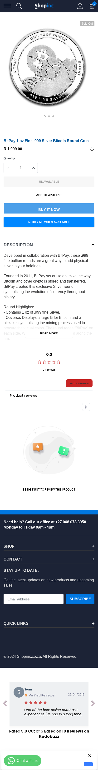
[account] (80, 6)
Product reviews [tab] (23, 395)
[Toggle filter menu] (86, 407)
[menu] (7, 6)
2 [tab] (49, 116)
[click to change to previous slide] (5, 704)
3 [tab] (53, 116)
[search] (19, 6)
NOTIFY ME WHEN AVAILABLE (49, 222)
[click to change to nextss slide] (93, 704)
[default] (88, 764)
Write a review (79, 383)
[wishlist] (92, 148)
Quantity (9, 158)
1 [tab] (45, 116)
